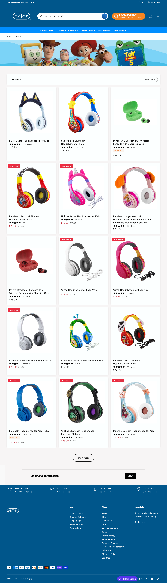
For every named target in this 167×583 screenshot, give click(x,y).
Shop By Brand (46, 30)
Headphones (21, 36)
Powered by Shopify (25, 579)
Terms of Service (110, 543)
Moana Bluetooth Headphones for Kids (133, 431)
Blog (104, 517)
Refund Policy (108, 539)
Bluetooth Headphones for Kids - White (30, 360)
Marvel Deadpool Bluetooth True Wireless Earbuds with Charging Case (29, 291)
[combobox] (72, 16)
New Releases (76, 524)
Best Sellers (75, 528)
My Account (155, 2)
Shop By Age (87, 30)
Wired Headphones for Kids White (79, 290)
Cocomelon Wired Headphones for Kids (82, 360)
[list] (83, 490)
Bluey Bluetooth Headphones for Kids (29, 140)
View (130, 476)
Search (105, 532)
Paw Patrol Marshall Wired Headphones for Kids (127, 362)
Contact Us (107, 520)
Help (143, 2)
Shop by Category (67, 30)
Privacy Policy (108, 535)
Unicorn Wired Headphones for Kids (80, 216)
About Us (106, 513)
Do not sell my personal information (113, 549)
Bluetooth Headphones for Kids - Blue (29, 431)
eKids (15, 579)
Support (106, 524)
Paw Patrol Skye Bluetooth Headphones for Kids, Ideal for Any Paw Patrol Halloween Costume (132, 219)
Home (11, 36)
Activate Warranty (110, 528)
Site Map (106, 558)
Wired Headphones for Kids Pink (130, 290)
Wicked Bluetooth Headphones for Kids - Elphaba (77, 432)
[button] (8, 16)
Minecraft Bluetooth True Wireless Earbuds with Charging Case (131, 142)
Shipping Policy (109, 554)
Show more (83, 457)
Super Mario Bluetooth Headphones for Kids (73, 142)
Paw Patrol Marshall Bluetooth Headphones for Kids (25, 218)
